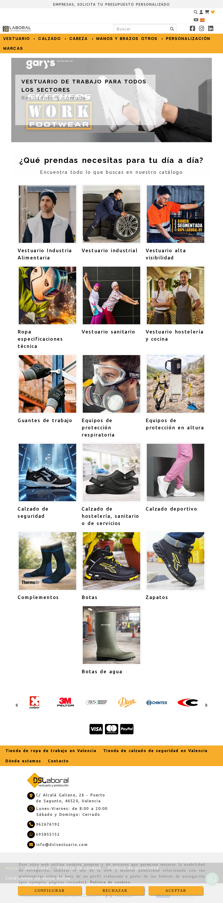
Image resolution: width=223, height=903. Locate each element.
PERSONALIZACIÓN (188, 38)
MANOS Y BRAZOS (117, 38)
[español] (202, 19)
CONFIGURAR (50, 890)
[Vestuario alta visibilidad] (175, 214)
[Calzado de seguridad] (47, 472)
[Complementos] (47, 561)
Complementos (38, 597)
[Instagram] (201, 29)
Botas (90, 597)
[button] (201, 12)
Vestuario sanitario (108, 331)
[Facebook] (192, 29)
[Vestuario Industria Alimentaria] (47, 214)
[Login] (213, 12)
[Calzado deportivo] (175, 472)
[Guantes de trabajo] (47, 384)
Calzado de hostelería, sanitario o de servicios (110, 516)
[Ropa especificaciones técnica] (47, 295)
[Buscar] (196, 12)
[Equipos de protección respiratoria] (111, 384)
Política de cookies (110, 882)
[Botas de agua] (111, 635)
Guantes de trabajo (45, 420)
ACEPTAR (175, 890)
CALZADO (50, 38)
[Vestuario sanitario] (111, 295)
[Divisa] (196, 20)
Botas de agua (102, 671)
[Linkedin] (211, 29)
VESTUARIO (17, 38)
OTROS (150, 38)
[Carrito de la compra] (207, 12)
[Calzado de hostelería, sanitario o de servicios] (111, 472)
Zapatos (157, 597)
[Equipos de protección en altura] (175, 384)
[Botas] (111, 561)
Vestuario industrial (110, 250)
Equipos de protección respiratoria (98, 427)
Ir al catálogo (40, 113)
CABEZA (79, 38)
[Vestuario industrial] (111, 214)
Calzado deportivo (171, 508)
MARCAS (13, 48)
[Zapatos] (175, 561)
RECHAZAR (115, 890)
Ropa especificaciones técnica (40, 339)
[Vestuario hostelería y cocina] (175, 295)
